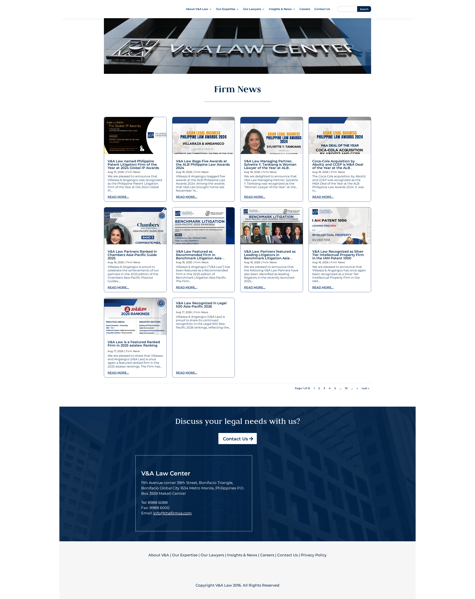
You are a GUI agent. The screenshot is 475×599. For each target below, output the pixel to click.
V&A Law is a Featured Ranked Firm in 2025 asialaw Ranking (134, 343)
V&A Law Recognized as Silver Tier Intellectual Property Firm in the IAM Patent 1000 (338, 255)
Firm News (133, 172)
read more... (118, 197)
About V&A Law (197, 9)
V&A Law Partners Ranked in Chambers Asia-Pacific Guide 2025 (132, 255)
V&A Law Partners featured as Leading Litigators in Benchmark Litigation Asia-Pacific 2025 (270, 257)
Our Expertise (225, 9)
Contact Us (322, 9)
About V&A (158, 555)
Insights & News (280, 9)
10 (346, 388)
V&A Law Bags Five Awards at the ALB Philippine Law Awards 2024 (203, 164)
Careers (304, 9)
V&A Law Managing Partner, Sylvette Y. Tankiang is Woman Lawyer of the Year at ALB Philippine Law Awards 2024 (270, 166)
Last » (365, 388)
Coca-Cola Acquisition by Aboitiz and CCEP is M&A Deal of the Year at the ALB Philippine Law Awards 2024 (337, 166)
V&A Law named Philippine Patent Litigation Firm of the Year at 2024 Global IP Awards (133, 164)
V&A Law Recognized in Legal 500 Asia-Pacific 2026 (201, 304)
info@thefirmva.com (172, 513)
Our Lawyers (252, 9)
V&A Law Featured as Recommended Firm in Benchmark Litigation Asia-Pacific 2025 (199, 257)
